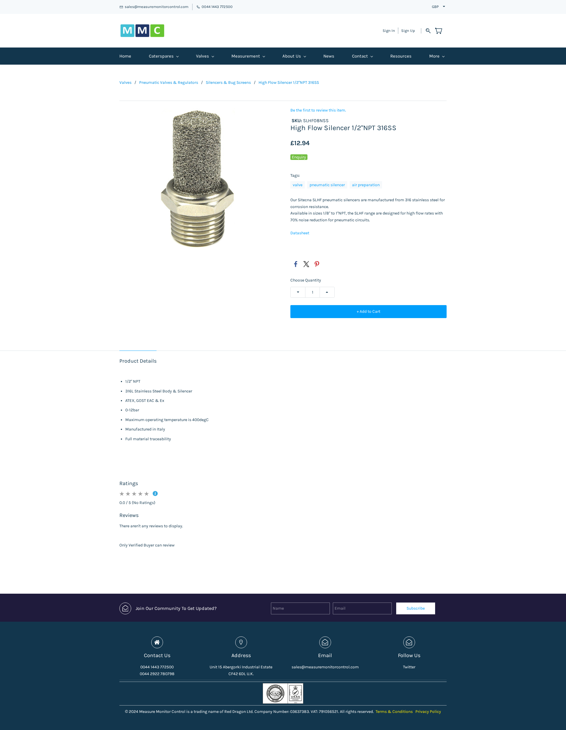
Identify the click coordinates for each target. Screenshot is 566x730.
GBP (435, 6)
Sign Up (408, 30)
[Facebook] (295, 264)
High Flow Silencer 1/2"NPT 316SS (289, 82)
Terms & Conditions (394, 711)
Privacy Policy (428, 711)
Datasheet (299, 232)
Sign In (389, 30)
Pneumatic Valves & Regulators (168, 82)
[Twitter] (306, 264)
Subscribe (416, 608)
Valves (125, 82)
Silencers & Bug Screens (228, 82)
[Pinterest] (316, 264)
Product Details (138, 361)
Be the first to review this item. (318, 110)
